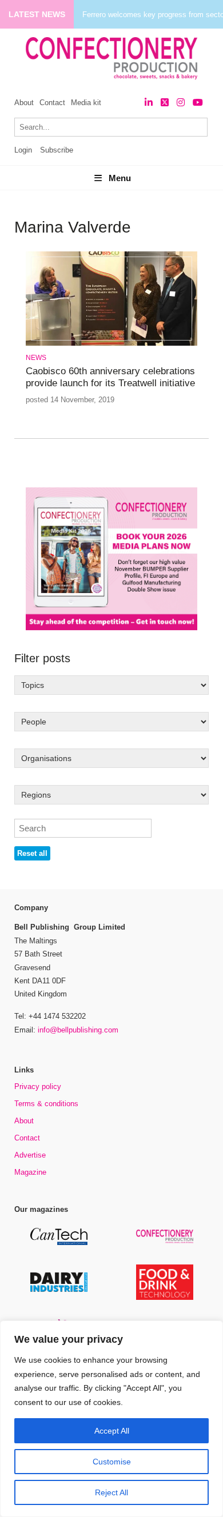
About (24, 102)
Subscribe (56, 150)
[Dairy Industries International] (58, 1290)
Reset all (32, 853)
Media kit (86, 102)
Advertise (30, 1155)
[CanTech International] (58, 1243)
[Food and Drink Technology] (164, 1298)
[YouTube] (198, 102)
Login (23, 150)
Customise (112, 1461)
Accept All (111, 1430)
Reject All (111, 1492)
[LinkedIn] (149, 102)
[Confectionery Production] (164, 1241)
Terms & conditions (46, 1103)
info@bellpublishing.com (78, 1030)
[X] (165, 102)
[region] (111, 1418)
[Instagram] (181, 102)
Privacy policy (37, 1086)
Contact (52, 102)
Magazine (30, 1172)
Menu (120, 178)
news (36, 358)
